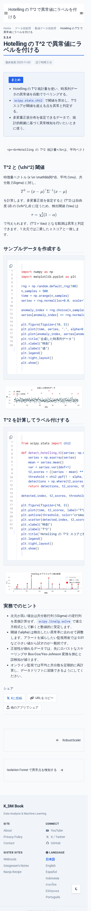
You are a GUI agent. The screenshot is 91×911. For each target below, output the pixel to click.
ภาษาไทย (51, 884)
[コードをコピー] (11, 266)
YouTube (56, 830)
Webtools (10, 859)
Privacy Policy (13, 837)
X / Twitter (57, 837)
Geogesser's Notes (16, 865)
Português (53, 897)
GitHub (55, 843)
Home (7, 28)
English (51, 865)
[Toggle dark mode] (76, 888)
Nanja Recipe (12, 872)
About (8, 830)
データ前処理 (23, 28)
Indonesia (52, 878)
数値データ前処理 (45, 28)
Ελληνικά (52, 891)
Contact (9, 843)
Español (51, 872)
